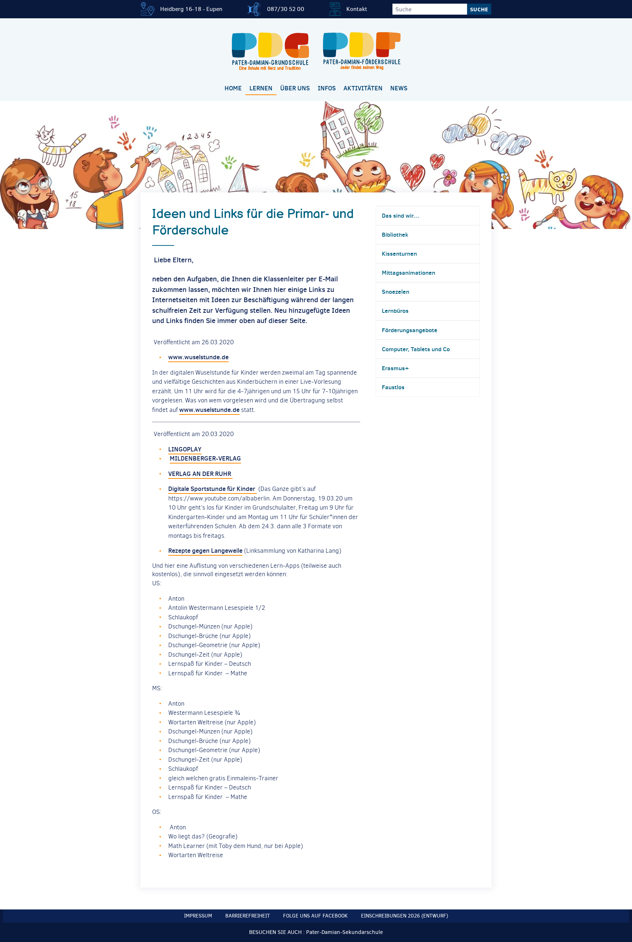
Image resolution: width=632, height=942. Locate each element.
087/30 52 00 (285, 9)
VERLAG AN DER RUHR (200, 473)
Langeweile (226, 550)
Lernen (260, 88)
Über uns (295, 88)
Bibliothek (395, 234)
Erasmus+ (395, 368)
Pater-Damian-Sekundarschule (344, 932)
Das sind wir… (400, 215)
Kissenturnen (399, 253)
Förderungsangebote (409, 330)
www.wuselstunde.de (198, 357)
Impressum (198, 915)
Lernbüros (395, 311)
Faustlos (393, 387)
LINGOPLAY (185, 449)
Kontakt (356, 9)
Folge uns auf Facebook (315, 915)
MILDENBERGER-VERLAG (205, 458)
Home (233, 88)
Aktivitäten (363, 88)
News (398, 88)
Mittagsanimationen (408, 273)
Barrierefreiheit (247, 915)
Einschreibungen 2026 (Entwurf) (404, 915)
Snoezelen (395, 292)
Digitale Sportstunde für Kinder (212, 488)
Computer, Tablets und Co (416, 349)
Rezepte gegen (189, 550)
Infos (327, 88)
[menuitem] (233, 88)
